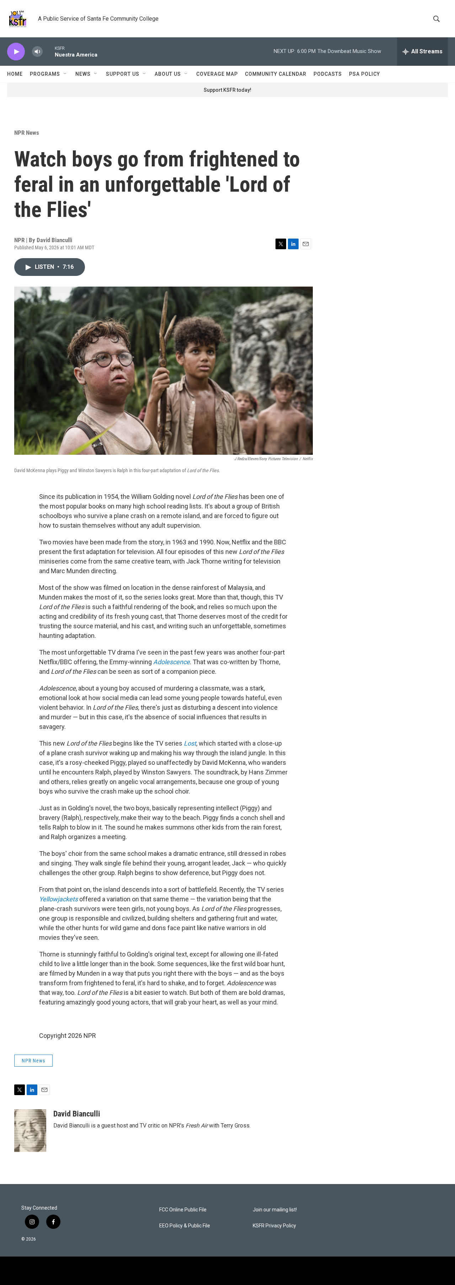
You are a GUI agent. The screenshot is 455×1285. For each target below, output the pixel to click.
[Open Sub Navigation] (65, 74)
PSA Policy (364, 74)
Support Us (122, 74)
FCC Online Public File (183, 1209)
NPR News (26, 132)
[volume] (37, 52)
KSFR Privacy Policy (274, 1225)
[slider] (49, 51)
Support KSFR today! (227, 90)
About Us (168, 74)
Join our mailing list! (275, 1209)
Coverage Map (217, 74)
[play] (16, 52)
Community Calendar (275, 74)
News (83, 74)
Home (15, 74)
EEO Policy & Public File (184, 1225)
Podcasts (328, 74)
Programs (45, 74)
